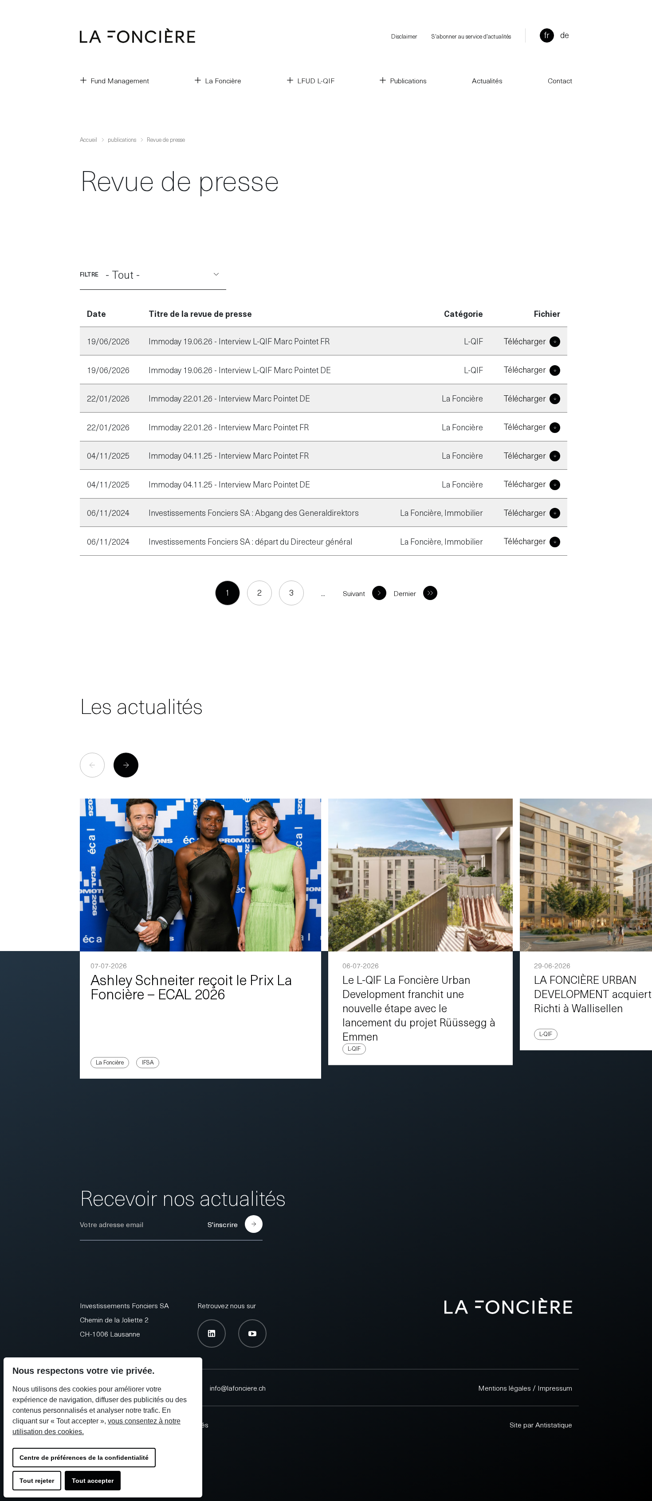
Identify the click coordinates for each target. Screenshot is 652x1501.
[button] (126, 764)
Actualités (487, 80)
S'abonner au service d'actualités (471, 36)
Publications (408, 80)
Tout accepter (93, 1480)
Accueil (88, 139)
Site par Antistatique (541, 1424)
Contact (560, 80)
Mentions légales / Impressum (525, 1387)
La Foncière (223, 80)
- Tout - (123, 274)
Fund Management (119, 80)
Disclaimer (404, 36)
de (564, 35)
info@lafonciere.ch (238, 1387)
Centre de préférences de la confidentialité (84, 1457)
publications (122, 139)
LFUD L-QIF (315, 80)
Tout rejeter (37, 1480)
